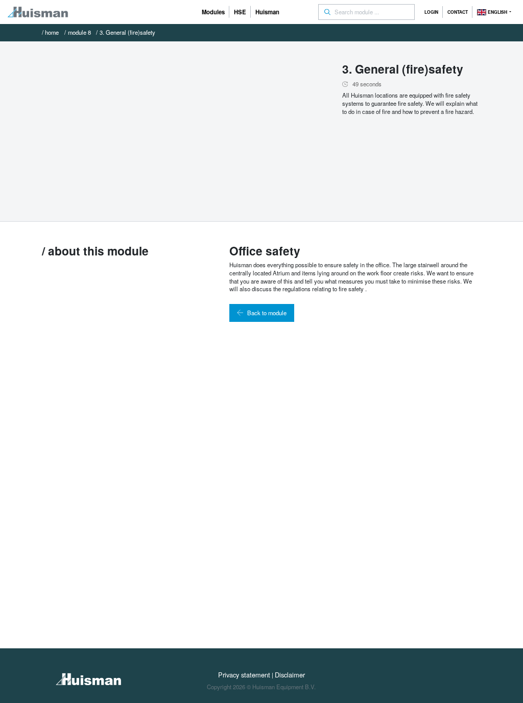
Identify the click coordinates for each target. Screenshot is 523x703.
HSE (240, 12)
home (52, 32)
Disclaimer (290, 674)
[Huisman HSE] (37, 12)
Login (431, 12)
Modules (213, 12)
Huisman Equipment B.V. (284, 687)
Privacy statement (244, 674)
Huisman (267, 12)
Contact (457, 12)
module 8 (79, 32)
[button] (494, 12)
